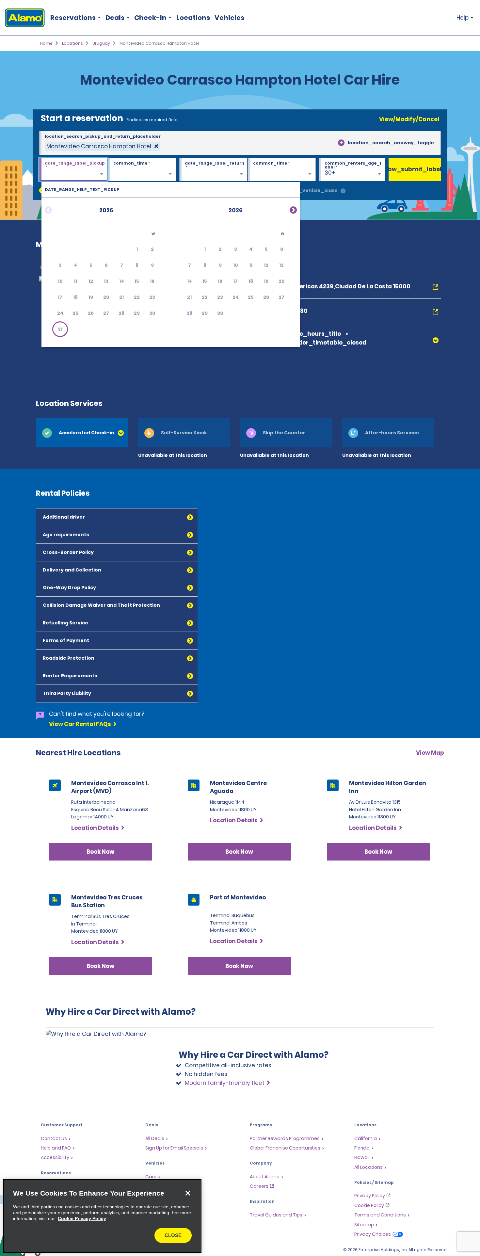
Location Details (95, 828)
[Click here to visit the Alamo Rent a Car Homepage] (22, 17)
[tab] (82, 432)
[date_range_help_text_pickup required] (73, 170)
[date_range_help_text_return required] (213, 170)
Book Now (100, 852)
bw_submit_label (415, 169)
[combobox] (240, 143)
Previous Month (56, 209)
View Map (430, 753)
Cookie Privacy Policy (82, 1218)
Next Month (285, 209)
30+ (330, 173)
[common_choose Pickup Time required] (142, 170)
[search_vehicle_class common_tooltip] (343, 191)
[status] (102, 146)
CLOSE (173, 1235)
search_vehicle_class (309, 190)
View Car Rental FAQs (80, 724)
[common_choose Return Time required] (281, 170)
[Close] (188, 1193)
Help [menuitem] (462, 18)
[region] (102, 1216)
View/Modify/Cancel (409, 119)
